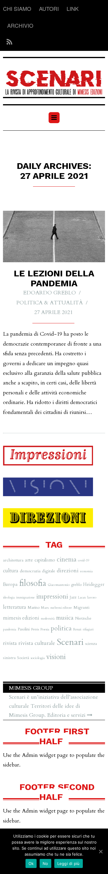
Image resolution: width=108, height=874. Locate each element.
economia (86, 571)
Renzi (77, 629)
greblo (76, 584)
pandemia (9, 629)
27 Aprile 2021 (53, 312)
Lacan (82, 597)
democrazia (30, 571)
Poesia (44, 629)
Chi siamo (17, 8)
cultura (10, 571)
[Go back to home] (54, 79)
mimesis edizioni (21, 618)
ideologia (9, 597)
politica (61, 628)
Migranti (81, 607)
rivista (10, 643)
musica (65, 618)
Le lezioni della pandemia (54, 278)
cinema (66, 559)
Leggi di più (68, 863)
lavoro (91, 597)
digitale (48, 571)
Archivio (20, 25)
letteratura (14, 607)
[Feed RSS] (7, 42)
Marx (45, 607)
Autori (49, 8)
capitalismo (44, 560)
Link (73, 8)
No (45, 863)
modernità (48, 618)
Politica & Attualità (49, 302)
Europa (10, 584)
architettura (13, 560)
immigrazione (25, 597)
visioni (56, 657)
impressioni (52, 596)
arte (29, 560)
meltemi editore (61, 607)
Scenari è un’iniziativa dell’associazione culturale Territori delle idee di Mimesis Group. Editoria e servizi (53, 706)
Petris (35, 629)
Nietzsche (83, 618)
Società (23, 658)
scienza (91, 643)
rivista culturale (36, 643)
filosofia (32, 583)
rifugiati (88, 629)
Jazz (73, 597)
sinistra (9, 658)
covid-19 (83, 560)
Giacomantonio (59, 584)
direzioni (68, 570)
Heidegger (93, 584)
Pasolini (24, 629)
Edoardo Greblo (49, 293)
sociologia (38, 657)
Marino (34, 607)
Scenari (70, 642)
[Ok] (101, 851)
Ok (31, 863)
